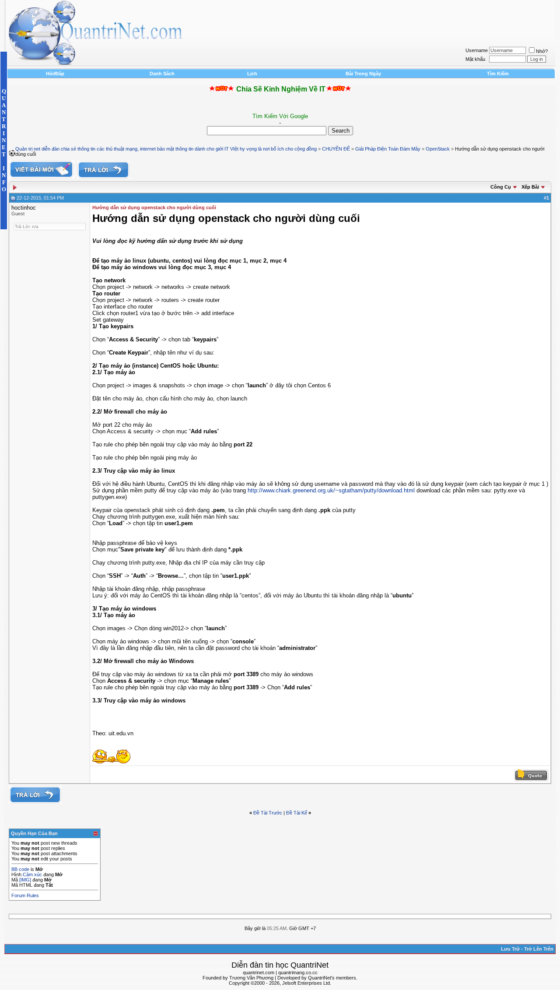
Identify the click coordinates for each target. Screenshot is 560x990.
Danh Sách (162, 73)
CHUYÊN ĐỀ (336, 148)
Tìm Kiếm (498, 73)
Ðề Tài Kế (296, 812)
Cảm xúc (32, 874)
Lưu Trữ (510, 948)
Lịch (252, 73)
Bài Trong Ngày (363, 73)
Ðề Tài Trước (267, 812)
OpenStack (438, 148)
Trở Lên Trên (538, 948)
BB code (20, 869)
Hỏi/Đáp (55, 73)
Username (477, 50)
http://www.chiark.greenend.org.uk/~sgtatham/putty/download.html (331, 490)
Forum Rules (25, 895)
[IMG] (25, 879)
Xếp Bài (530, 187)
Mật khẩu (475, 59)
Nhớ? (542, 51)
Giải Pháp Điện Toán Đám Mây (387, 148)
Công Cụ (500, 187)
